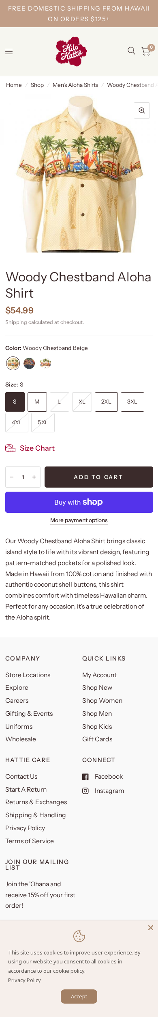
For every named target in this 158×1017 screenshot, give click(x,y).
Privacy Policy (25, 828)
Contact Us (21, 776)
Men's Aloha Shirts (75, 85)
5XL (43, 422)
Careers (16, 700)
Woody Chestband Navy (29, 363)
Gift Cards (97, 739)
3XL (132, 401)
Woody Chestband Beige (13, 363)
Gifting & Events (29, 713)
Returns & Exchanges (36, 802)
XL (82, 401)
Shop (37, 85)
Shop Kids (97, 726)
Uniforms (18, 726)
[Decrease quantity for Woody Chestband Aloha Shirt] (12, 477)
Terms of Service (29, 841)
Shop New (97, 687)
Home (14, 85)
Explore (16, 687)
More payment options (79, 520)
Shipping (16, 322)
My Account (99, 675)
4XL (17, 422)
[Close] (151, 928)
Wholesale (20, 739)
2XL (106, 401)
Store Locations (27, 675)
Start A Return (26, 789)
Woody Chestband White (45, 363)
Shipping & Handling (35, 815)
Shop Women (102, 700)
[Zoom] (142, 110)
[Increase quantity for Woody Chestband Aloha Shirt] (34, 477)
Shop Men (97, 713)
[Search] (131, 51)
